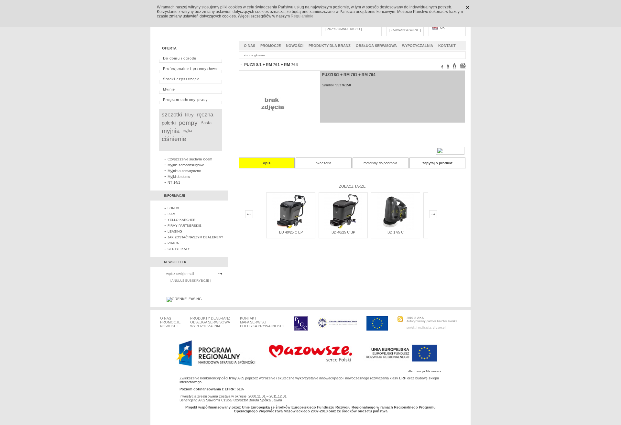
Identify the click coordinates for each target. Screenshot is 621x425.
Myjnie (169, 89)
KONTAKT (447, 46)
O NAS (249, 46)
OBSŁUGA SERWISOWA (376, 46)
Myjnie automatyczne (184, 171)
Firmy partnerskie (185, 225)
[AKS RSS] (400, 319)
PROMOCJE (270, 46)
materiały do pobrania (380, 163)
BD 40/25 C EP (291, 232)
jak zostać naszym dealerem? (195, 237)
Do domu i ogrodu (180, 58)
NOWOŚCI (294, 46)
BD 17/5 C (395, 232)
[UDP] (337, 323)
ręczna (205, 115)
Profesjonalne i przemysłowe (190, 69)
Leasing (175, 231)
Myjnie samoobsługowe (186, 165)
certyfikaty (179, 249)
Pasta (206, 122)
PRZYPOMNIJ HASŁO (343, 29)
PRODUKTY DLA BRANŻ (330, 46)
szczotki (172, 115)
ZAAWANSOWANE (405, 30)
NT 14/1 (174, 182)
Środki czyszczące (181, 79)
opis (266, 163)
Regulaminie (302, 16)
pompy (188, 122)
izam (171, 214)
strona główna (254, 55)
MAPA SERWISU (253, 322)
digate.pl (439, 327)
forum (173, 208)
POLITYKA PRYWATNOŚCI (262, 326)
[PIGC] (301, 323)
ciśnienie (174, 139)
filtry (189, 114)
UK (442, 27)
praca (173, 243)
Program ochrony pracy (185, 100)
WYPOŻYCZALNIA (417, 46)
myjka (187, 131)
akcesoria (323, 163)
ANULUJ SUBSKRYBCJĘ (190, 280)
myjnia (171, 130)
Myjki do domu (179, 177)
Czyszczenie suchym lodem (190, 159)
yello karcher (181, 220)
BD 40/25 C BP (343, 232)
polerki (169, 122)
